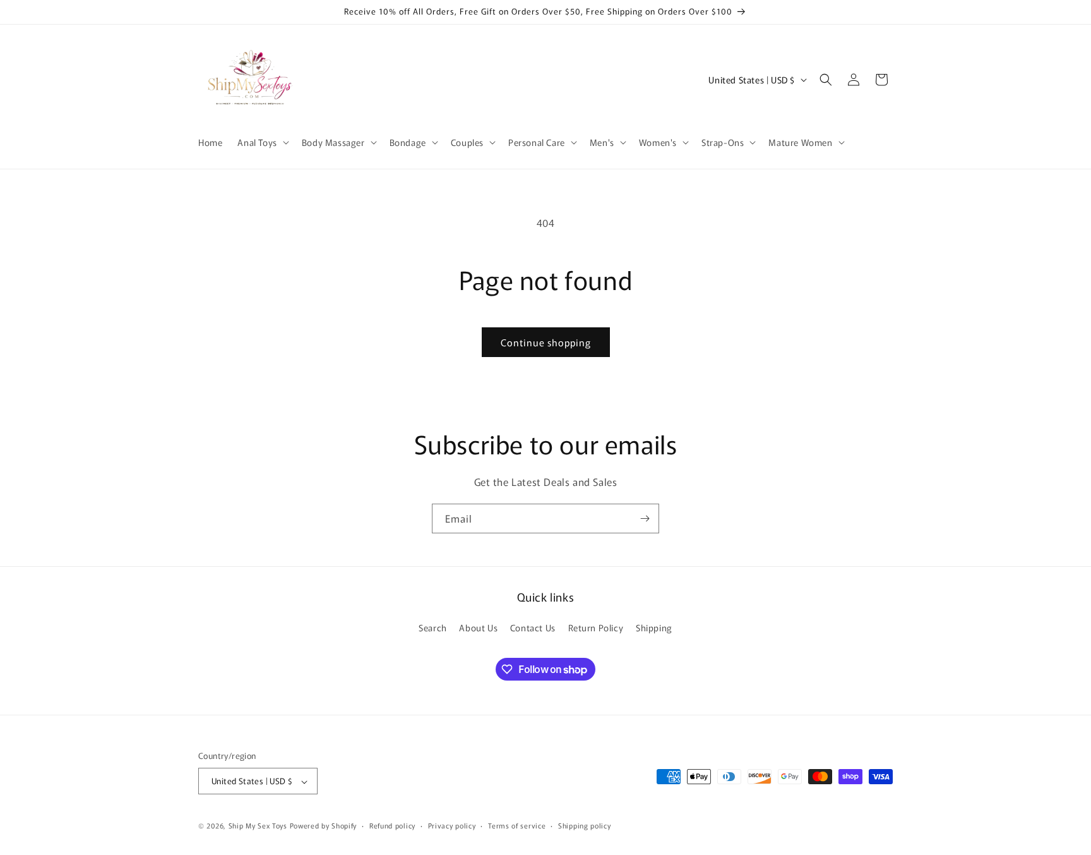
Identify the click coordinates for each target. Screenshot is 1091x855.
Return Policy (596, 627)
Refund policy (392, 825)
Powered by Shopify (323, 826)
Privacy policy (452, 825)
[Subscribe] (645, 518)
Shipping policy (584, 825)
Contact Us (533, 627)
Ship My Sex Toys (258, 826)
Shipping (654, 627)
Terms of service (517, 825)
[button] (262, 142)
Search (433, 627)
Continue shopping (546, 342)
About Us (478, 627)
